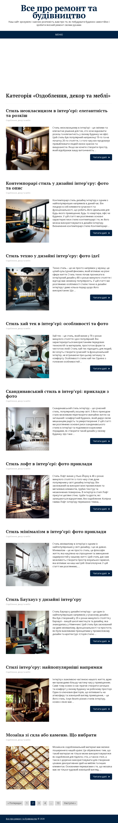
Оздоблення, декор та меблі (18, 120)
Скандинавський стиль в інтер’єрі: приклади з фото (57, 393)
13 (58, 803)
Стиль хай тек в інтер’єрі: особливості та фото (57, 323)
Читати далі (100, 157)
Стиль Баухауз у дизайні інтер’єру (43, 599)
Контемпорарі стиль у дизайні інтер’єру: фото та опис (57, 185)
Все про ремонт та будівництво (59, 11)
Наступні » (70, 803)
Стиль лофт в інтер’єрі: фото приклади (49, 464)
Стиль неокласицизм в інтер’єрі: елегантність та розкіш (56, 113)
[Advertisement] (59, 63)
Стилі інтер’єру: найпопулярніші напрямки (54, 667)
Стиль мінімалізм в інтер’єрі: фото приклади (56, 531)
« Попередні (14, 803)
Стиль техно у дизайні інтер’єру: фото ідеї (53, 256)
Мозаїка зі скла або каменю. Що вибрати (51, 735)
